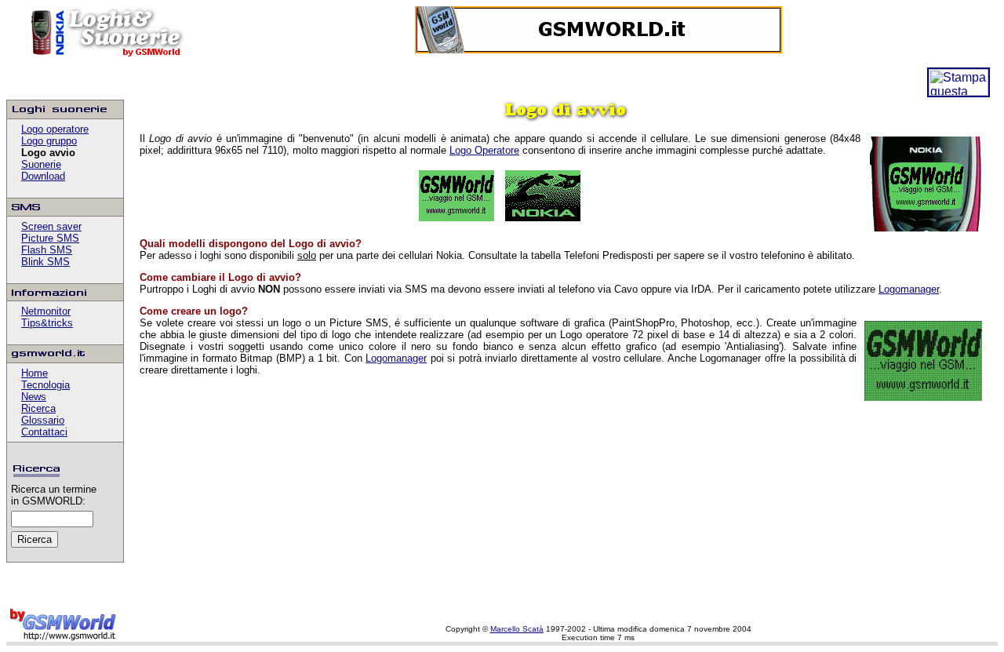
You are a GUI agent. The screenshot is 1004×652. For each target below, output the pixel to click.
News (33, 396)
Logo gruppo (49, 141)
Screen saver (51, 226)
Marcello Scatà (517, 629)
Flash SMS (46, 250)
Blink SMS (45, 262)
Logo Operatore (484, 150)
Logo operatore (55, 129)
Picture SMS (50, 238)
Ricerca (38, 408)
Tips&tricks (47, 323)
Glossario (42, 420)
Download (43, 176)
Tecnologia (45, 385)
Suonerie (41, 164)
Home (34, 373)
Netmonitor (46, 311)
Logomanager (908, 289)
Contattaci (44, 432)
